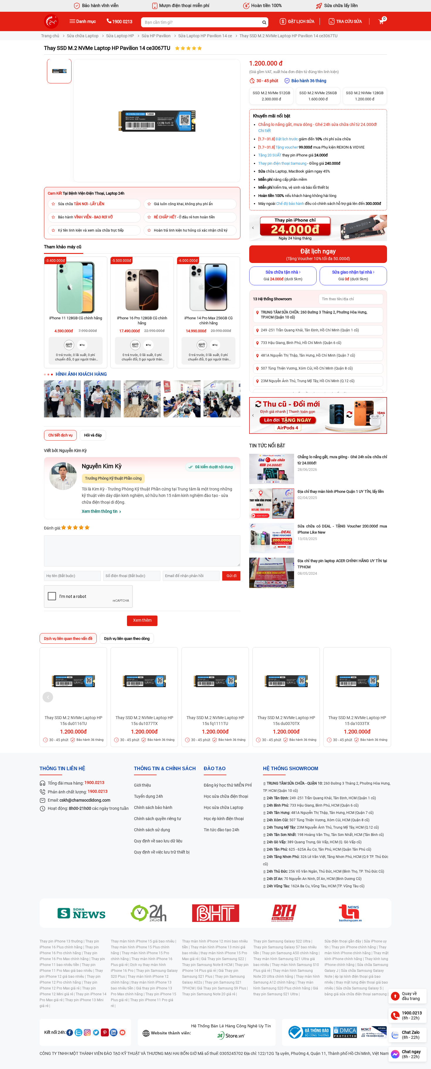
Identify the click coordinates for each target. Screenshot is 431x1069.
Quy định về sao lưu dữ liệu (158, 841)
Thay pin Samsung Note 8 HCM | (208, 965)
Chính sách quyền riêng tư (157, 818)
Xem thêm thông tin (100, 511)
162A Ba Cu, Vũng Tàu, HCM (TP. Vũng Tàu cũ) (315, 886)
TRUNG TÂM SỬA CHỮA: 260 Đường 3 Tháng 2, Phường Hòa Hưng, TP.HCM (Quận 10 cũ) (314, 314)
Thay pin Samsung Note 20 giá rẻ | (209, 994)
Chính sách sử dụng (152, 829)
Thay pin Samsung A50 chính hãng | (291, 953)
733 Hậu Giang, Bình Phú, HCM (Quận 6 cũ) (313, 805)
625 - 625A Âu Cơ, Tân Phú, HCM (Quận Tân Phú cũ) (319, 849)
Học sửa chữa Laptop (223, 807)
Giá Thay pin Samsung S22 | (223, 959)
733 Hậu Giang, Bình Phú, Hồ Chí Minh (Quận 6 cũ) (301, 343)
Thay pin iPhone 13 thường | (62, 941)
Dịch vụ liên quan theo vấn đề (68, 638)
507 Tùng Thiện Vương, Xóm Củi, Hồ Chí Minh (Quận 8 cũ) (307, 368)
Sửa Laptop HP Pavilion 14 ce (205, 35)
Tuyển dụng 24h (148, 796)
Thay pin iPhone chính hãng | (355, 947)
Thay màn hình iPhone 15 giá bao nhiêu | (143, 941)
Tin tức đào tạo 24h (221, 829)
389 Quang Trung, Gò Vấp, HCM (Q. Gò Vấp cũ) (314, 842)
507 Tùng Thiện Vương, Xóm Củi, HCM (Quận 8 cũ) (318, 820)
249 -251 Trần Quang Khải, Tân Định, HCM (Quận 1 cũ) (321, 798)
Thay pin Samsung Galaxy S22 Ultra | (282, 941)
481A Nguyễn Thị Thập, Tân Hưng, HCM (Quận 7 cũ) (320, 813)
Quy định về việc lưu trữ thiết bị (161, 852)
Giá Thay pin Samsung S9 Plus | (222, 988)
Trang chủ (50, 35)
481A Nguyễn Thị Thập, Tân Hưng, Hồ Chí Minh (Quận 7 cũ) (308, 355)
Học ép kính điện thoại (224, 818)
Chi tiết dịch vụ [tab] (60, 435)
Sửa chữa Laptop (83, 35)
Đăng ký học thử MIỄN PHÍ (228, 785)
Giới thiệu (142, 785)
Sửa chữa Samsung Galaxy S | (360, 988)
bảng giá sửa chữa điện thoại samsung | (356, 994)
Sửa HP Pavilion (156, 35)
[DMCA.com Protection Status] (345, 1032)
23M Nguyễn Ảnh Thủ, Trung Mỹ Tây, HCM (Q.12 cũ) (323, 827)
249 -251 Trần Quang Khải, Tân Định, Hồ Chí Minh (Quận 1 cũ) (310, 330)
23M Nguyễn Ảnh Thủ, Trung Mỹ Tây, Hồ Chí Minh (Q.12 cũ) (307, 381)
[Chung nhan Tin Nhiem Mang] (373, 1032)
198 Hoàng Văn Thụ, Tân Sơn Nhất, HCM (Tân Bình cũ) (325, 835)
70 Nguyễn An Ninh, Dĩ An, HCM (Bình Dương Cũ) (314, 879)
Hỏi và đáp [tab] (93, 435)
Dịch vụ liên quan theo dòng (127, 638)
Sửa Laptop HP (120, 35)
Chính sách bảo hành (153, 807)
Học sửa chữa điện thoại (226, 796)
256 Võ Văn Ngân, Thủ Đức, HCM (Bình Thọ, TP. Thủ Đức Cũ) (325, 871)
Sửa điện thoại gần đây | (344, 941)
